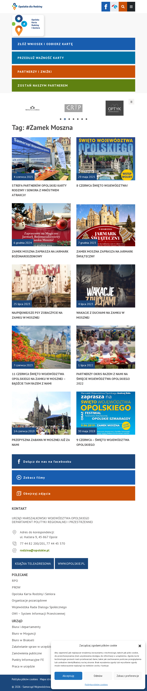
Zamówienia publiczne (27, 653)
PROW (16, 587)
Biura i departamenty (26, 627)
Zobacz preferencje (128, 676)
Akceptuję (68, 676)
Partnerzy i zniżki (35, 72)
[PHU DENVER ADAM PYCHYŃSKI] (32, 108)
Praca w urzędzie (23, 666)
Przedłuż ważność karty (41, 58)
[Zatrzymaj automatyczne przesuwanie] (131, 102)
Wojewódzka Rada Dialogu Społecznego (39, 607)
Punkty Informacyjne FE (28, 660)
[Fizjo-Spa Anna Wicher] (73, 108)
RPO (15, 581)
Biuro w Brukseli (23, 640)
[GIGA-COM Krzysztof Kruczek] (114, 108)
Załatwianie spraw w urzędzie (32, 646)
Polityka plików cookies (96, 684)
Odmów (98, 676)
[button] (140, 645)
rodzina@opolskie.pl (34, 550)
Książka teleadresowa (33, 563)
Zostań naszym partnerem (43, 85)
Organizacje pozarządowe (29, 600)
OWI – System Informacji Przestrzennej (38, 613)
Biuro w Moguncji (24, 633)
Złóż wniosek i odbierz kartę (45, 44)
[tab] (60, 119)
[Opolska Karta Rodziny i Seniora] (73, 25)
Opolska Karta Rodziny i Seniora (33, 594)
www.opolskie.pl (71, 563)
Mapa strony (47, 679)
